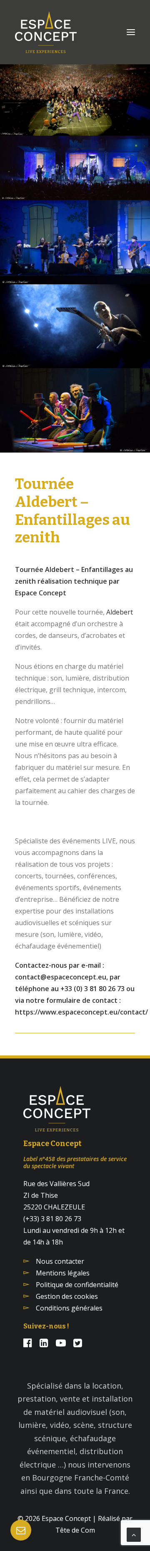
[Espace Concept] (46, 32)
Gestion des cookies (67, 1296)
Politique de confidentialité (77, 1284)
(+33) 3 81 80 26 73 (52, 1218)
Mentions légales (63, 1273)
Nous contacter (60, 1261)
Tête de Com (75, 1530)
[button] (131, 32)
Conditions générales (69, 1308)
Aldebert (119, 612)
